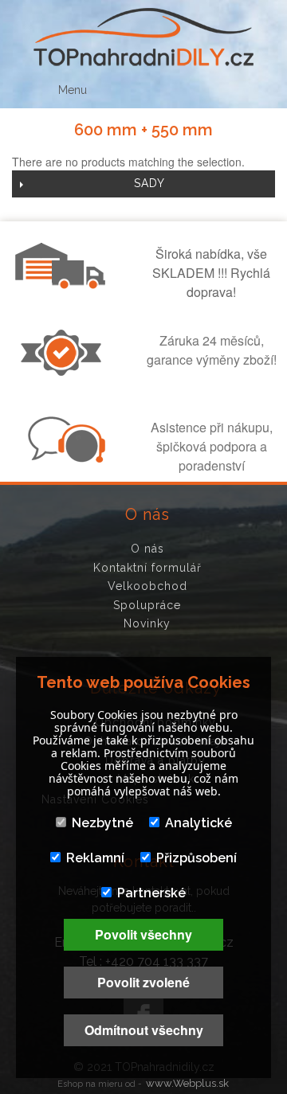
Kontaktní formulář (147, 567)
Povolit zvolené (143, 982)
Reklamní (95, 857)
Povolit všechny (143, 934)
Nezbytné (102, 822)
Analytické (198, 822)
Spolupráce (147, 605)
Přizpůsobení (196, 857)
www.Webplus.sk (187, 1083)
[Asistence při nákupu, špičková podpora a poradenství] (64, 458)
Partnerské (151, 893)
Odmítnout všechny (144, 1030)
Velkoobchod (147, 586)
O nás (147, 548)
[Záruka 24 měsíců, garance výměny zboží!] (64, 371)
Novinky (147, 623)
